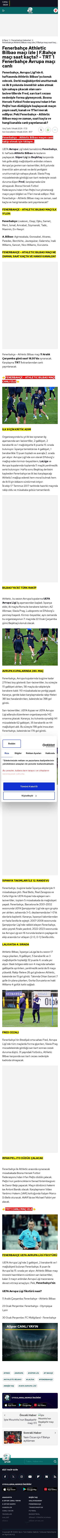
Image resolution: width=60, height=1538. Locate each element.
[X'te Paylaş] (41, 130)
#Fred (7, 1373)
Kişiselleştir (27, 795)
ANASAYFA (7, 1497)
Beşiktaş (36, 157)
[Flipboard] (38, 1476)
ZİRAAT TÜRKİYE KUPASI (40, 1517)
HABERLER (7, 1507)
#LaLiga (30, 1379)
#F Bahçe (48, 1373)
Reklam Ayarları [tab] (33, 753)
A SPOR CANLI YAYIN (11, 1501)
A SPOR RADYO (8, 1504)
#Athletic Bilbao (12, 1379)
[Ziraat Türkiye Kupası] (56, 10)
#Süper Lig (33, 1373)
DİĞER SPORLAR (36, 1521)
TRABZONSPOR (36, 1507)
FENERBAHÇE (35, 1504)
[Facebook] (5, 1476)
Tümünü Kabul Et (29, 786)
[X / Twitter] (13, 1476)
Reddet (11, 743)
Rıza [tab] (7, 753)
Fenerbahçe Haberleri (21, 40)
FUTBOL (32, 1511)
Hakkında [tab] (50, 753)
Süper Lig (21, 157)
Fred (21, 181)
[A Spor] (30, 10)
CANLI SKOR (7, 1511)
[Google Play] (25, 1405)
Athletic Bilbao (23, 153)
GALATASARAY (35, 1501)
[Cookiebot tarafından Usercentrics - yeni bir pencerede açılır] (42, 745)
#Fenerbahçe (46, 1379)
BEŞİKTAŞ (33, 1497)
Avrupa (13, 149)
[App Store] (10, 1405)
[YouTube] (30, 1476)
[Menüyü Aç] (3, 10)
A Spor (5, 40)
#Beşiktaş (9, 1386)
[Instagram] (21, 1476)
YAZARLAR (7, 1514)
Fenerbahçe (49, 149)
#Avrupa (19, 1373)
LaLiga (44, 461)
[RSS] (55, 1476)
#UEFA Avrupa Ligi (27, 1386)
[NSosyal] (46, 1476)
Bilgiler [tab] (18, 753)
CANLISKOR (5, 3)
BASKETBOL (34, 1514)
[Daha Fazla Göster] (55, 130)
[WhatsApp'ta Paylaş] (48, 130)
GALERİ (5, 1517)
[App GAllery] (40, 1405)
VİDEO (5, 1521)
